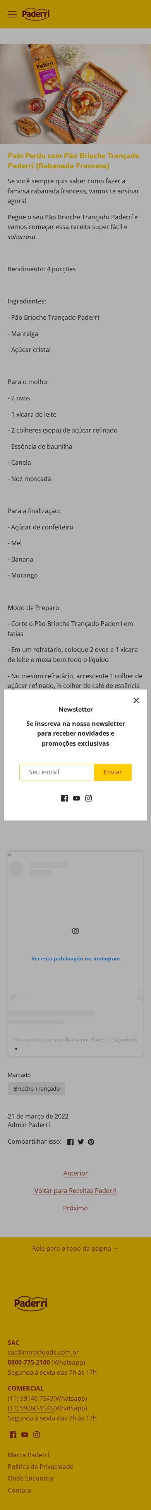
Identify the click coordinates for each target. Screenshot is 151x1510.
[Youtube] (76, 797)
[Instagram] (88, 797)
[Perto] (136, 700)
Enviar (113, 772)
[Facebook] (64, 797)
